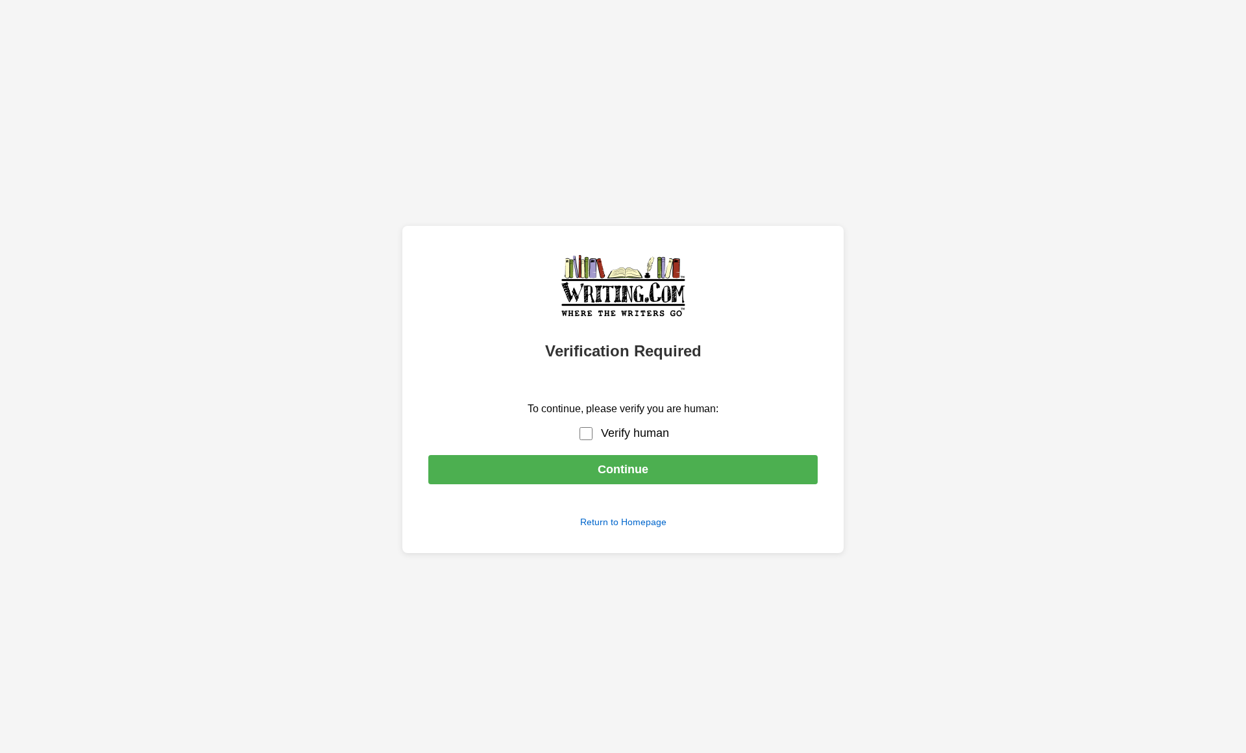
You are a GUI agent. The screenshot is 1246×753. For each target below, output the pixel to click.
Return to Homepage (623, 522)
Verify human (635, 432)
